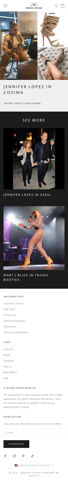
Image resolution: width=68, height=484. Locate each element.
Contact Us (9, 315)
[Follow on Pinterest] (23, 456)
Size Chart (9, 309)
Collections (9, 326)
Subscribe (16, 444)
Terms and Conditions (15, 332)
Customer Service (13, 303)
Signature (8, 360)
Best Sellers (10, 372)
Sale (5, 378)
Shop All (8, 349)
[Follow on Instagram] (14, 456)
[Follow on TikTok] (32, 456)
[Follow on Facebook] (5, 456)
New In (7, 366)
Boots (6, 354)
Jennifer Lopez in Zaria (27, 195)
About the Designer (14, 320)
